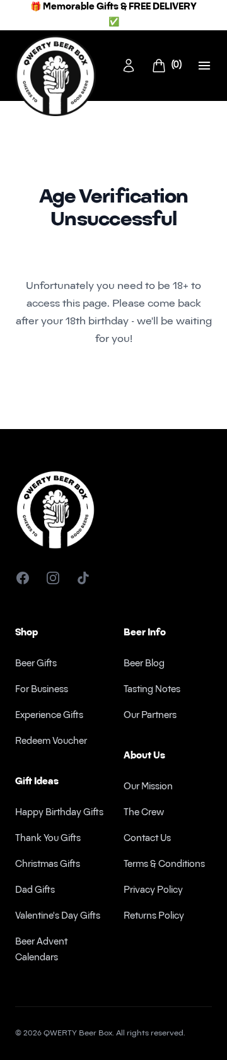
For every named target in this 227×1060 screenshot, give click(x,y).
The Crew (144, 813)
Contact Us (147, 839)
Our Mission (148, 787)
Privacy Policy (153, 890)
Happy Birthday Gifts (59, 813)
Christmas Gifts (47, 864)
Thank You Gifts (48, 839)
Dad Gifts (35, 890)
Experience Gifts (49, 716)
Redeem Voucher (51, 741)
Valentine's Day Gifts (57, 916)
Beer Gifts (36, 664)
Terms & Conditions (164, 864)
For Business (41, 690)
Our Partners (150, 716)
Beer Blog (144, 664)
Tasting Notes (152, 690)
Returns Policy (154, 916)
